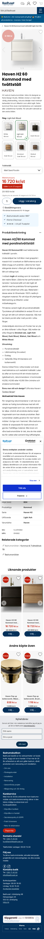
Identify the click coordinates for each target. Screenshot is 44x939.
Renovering (8, 781)
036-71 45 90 (12, 839)
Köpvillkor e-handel (11, 813)
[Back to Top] (40, 924)
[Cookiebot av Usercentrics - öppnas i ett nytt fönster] (26, 441)
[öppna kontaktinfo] (22, 3)
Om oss (7, 768)
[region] (22, 232)
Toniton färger (8, 392)
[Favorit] (40, 32)
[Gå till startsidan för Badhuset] (7, 3)
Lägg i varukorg (24, 202)
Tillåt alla (22, 488)
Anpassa (20, 496)
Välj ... (11, 634)
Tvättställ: (6, 165)
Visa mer (33, 481)
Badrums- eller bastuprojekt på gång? (18, 17)
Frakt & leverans (10, 822)
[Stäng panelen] (40, 441)
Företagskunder (10, 772)
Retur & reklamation (12, 826)
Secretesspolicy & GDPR (13, 817)
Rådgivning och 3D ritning (14, 789)
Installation (8, 776)
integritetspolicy (29, 726)
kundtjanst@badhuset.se (13, 842)
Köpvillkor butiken (11, 809)
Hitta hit (6, 902)
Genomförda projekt (12, 785)
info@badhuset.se (10, 875)
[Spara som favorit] (18, 578)
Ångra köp (9, 831)
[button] (40, 49)
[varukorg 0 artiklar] (41, 3)
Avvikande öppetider (11, 889)
